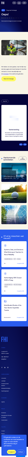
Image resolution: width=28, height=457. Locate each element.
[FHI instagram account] (7, 367)
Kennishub (3, 412)
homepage (5, 74)
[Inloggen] (19, 2)
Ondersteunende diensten (5, 384)
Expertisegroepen (5, 391)
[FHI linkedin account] (4, 367)
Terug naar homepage (11, 10)
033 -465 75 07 (4, 356)
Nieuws (3, 408)
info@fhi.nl (3, 359)
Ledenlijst (3, 380)
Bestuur (3, 433)
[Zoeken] (14, 2)
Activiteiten (4, 397)
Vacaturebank (4, 420)
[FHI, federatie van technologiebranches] (2, 3)
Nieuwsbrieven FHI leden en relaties (6, 416)
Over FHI (5, 101)
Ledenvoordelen (5, 374)
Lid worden (3, 378)
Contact (3, 347)
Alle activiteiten (22, 158)
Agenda (3, 401)
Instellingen (20, 452)
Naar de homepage (9, 78)
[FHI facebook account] (1, 367)
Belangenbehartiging (5, 388)
